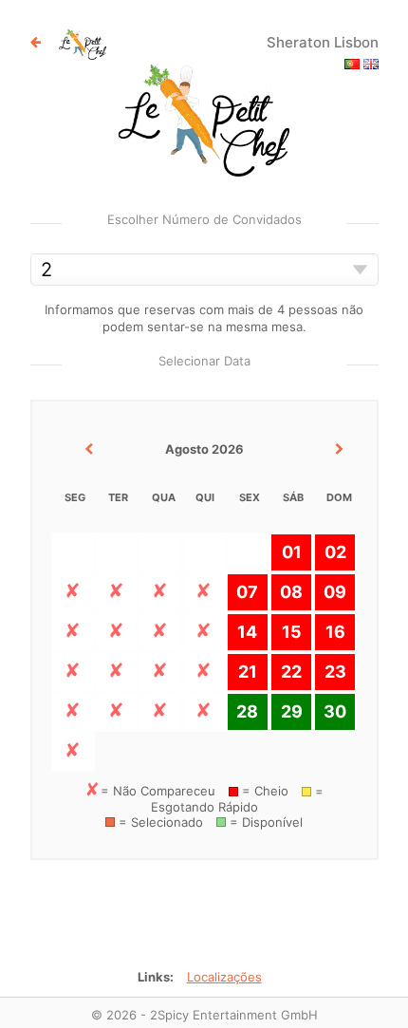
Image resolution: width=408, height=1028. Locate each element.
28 (247, 711)
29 (292, 711)
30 (335, 711)
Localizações (224, 976)
